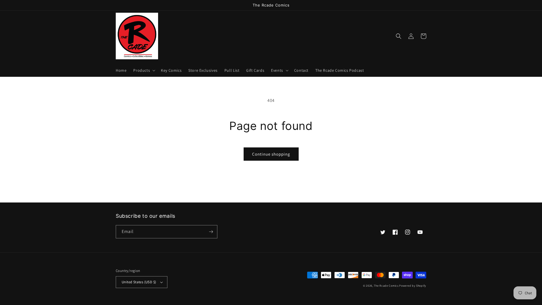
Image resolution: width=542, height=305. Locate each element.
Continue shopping (271, 154)
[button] (144, 70)
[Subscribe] (211, 231)
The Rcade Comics (386, 285)
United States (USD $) (139, 282)
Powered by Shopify (412, 285)
